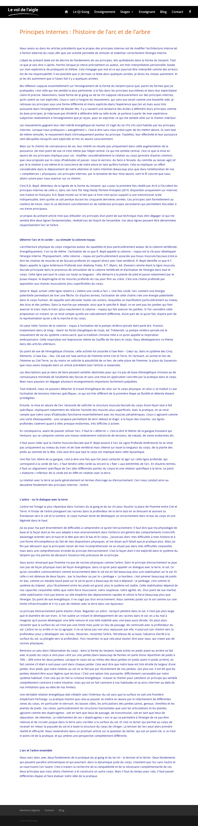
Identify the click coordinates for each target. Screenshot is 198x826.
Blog (163, 12)
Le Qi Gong (81, 12)
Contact (177, 12)
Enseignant (147, 12)
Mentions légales (30, 810)
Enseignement (104, 12)
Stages (125, 12)
